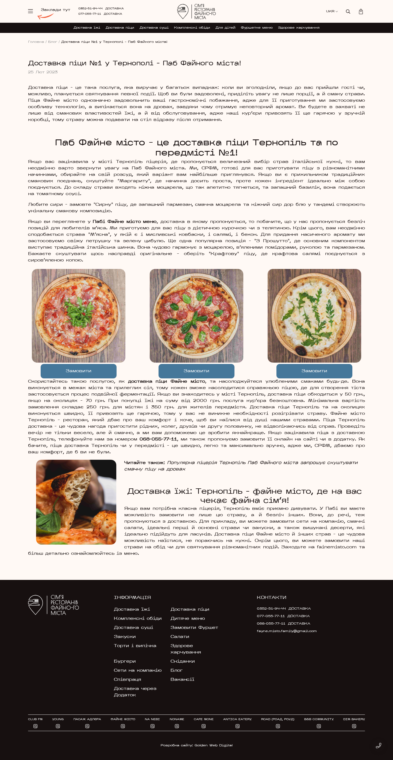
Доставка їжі (87, 27)
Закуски (125, 637)
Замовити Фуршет (194, 628)
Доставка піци (120, 27)
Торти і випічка (135, 646)
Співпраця (127, 680)
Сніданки (183, 661)
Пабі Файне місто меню (125, 222)
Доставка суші (154, 27)
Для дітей (225, 27)
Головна (37, 42)
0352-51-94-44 (90, 8)
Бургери (125, 661)
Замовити (78, 371)
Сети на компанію (138, 670)
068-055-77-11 (158, 439)
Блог (54, 42)
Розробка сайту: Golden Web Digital (197, 745)
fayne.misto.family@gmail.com (282, 631)
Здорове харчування (298, 27)
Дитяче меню (188, 619)
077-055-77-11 (89, 14)
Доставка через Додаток (135, 692)
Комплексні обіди (192, 27)
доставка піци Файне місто (166, 381)
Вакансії (182, 680)
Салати (180, 637)
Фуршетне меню (257, 27)
